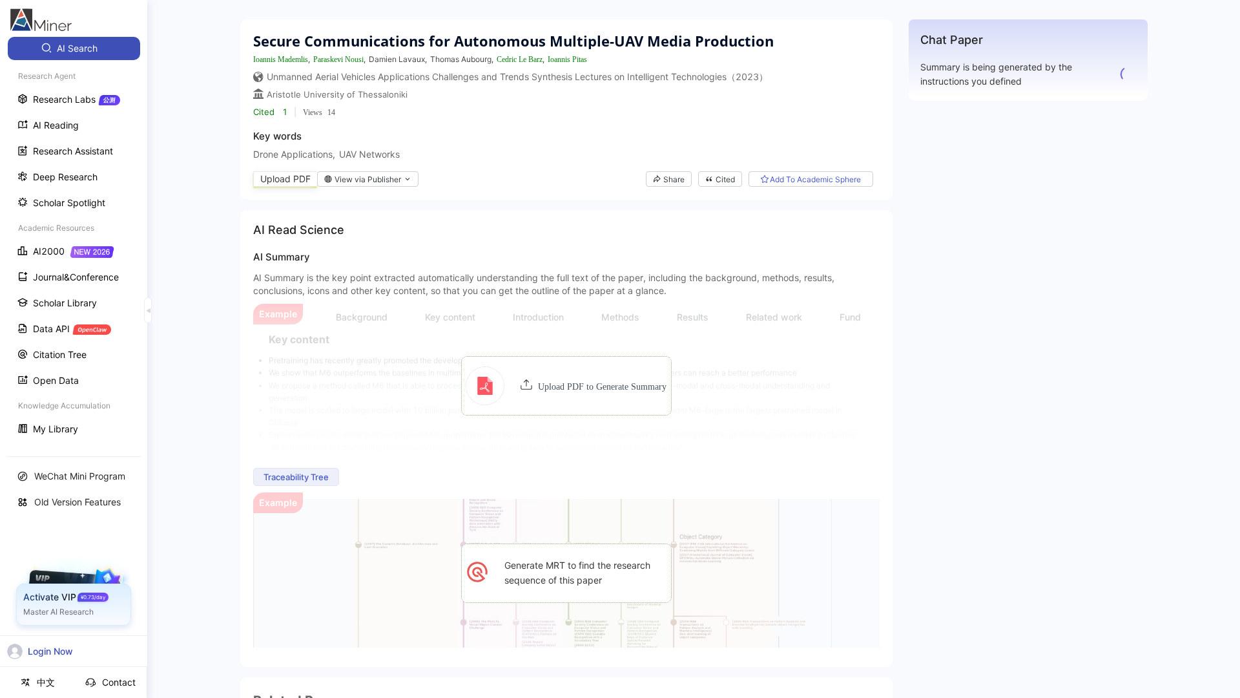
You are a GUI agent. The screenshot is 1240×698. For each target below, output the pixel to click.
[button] (566, 385)
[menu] (74, 240)
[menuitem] (74, 48)
